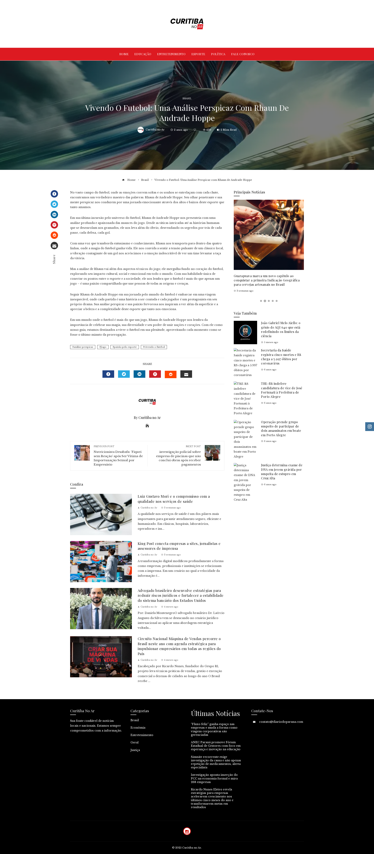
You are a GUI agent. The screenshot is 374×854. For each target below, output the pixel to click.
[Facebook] (54, 194)
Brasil (187, 99)
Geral (134, 742)
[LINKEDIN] (139, 374)
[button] (261, 301)
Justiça (135, 750)
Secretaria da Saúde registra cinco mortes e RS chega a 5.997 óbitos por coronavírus (281, 356)
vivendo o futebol (154, 347)
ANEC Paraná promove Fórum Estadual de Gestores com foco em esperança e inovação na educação (216, 745)
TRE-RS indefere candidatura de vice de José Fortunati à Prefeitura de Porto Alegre (281, 390)
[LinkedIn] (54, 214)
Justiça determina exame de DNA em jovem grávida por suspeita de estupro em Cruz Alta (281, 471)
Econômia (138, 727)
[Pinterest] (54, 225)
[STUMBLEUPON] (170, 374)
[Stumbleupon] (54, 235)
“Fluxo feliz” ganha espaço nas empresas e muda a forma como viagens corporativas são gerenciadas (214, 729)
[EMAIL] (186, 374)
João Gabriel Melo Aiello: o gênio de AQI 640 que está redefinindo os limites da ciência (281, 329)
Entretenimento (142, 735)
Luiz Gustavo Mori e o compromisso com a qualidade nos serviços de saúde (174, 499)
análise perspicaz (83, 347)
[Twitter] (54, 204)
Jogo (103, 347)
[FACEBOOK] (108, 374)
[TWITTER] (124, 374)
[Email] (54, 245)
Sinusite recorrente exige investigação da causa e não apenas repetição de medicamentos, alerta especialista (216, 762)
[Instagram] (187, 831)
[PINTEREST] (155, 374)
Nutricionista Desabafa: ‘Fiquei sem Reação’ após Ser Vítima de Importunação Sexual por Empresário (118, 455)
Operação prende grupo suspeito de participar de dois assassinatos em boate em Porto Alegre (281, 428)
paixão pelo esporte (125, 347)
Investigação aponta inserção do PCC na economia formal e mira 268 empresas (214, 778)
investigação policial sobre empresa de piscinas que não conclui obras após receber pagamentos (178, 455)
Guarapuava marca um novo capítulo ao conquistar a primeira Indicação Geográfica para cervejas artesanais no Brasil (267, 280)
